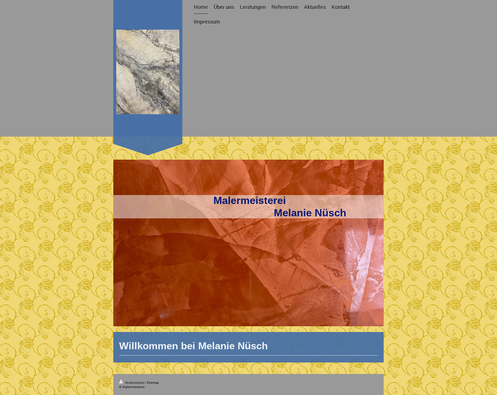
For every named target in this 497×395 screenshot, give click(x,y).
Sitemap (153, 382)
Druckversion (134, 382)
